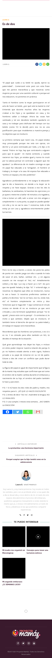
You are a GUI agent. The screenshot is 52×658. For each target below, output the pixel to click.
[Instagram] (32, 515)
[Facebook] (7, 412)
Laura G (5, 20)
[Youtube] (34, 643)
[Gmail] (38, 412)
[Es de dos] (26, 43)
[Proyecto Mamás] (26, 633)
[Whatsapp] (28, 412)
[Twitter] (17, 412)
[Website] (20, 515)
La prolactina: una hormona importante (26, 448)
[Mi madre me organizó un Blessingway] (13, 536)
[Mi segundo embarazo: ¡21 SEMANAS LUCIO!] (13, 568)
